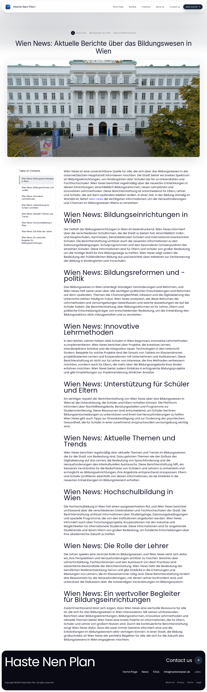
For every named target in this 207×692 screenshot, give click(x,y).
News (145, 672)
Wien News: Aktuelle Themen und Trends (37, 215)
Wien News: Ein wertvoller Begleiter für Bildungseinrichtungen (34, 240)
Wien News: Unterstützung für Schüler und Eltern (35, 206)
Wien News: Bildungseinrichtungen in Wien (38, 179)
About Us (170, 682)
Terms (190, 682)
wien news (96, 199)
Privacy (180, 682)
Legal (198, 682)
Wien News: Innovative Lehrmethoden (32, 197)
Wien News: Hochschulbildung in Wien (37, 224)
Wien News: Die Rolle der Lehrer (37, 231)
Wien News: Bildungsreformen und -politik (38, 188)
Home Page (130, 672)
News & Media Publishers (125, 33)
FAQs (156, 672)
